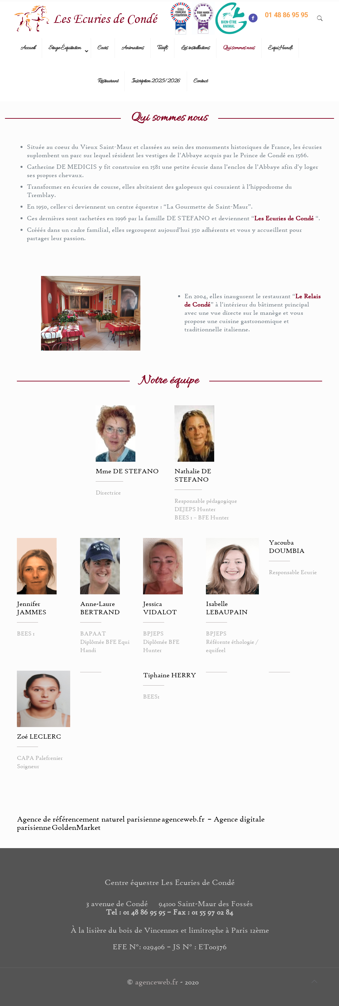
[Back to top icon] (314, 982)
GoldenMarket (76, 827)
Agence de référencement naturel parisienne (89, 819)
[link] (66, 64)
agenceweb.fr (156, 981)
